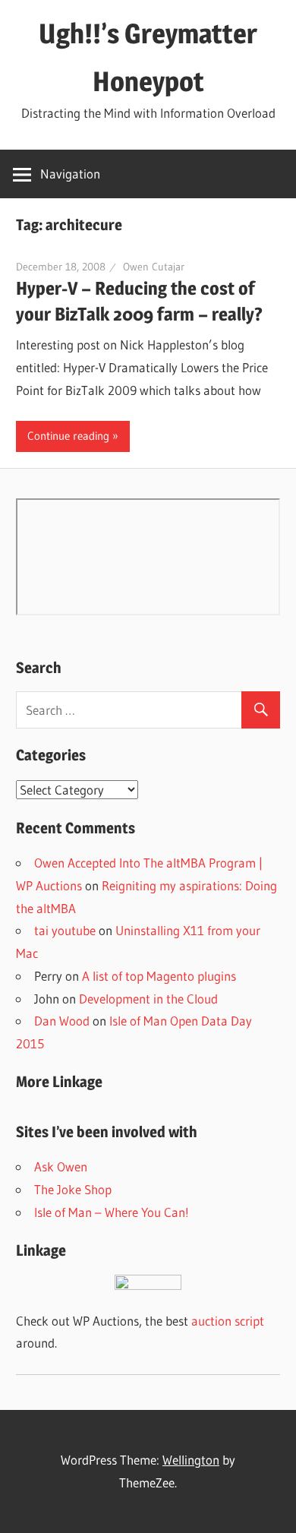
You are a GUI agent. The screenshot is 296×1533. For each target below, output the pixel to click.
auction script (227, 1321)
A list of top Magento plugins (159, 976)
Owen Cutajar (153, 266)
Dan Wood (62, 1021)
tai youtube (65, 930)
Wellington (190, 1460)
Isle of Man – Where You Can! (111, 1212)
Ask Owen (60, 1166)
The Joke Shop (73, 1189)
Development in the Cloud (148, 999)
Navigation (70, 174)
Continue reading (68, 435)
